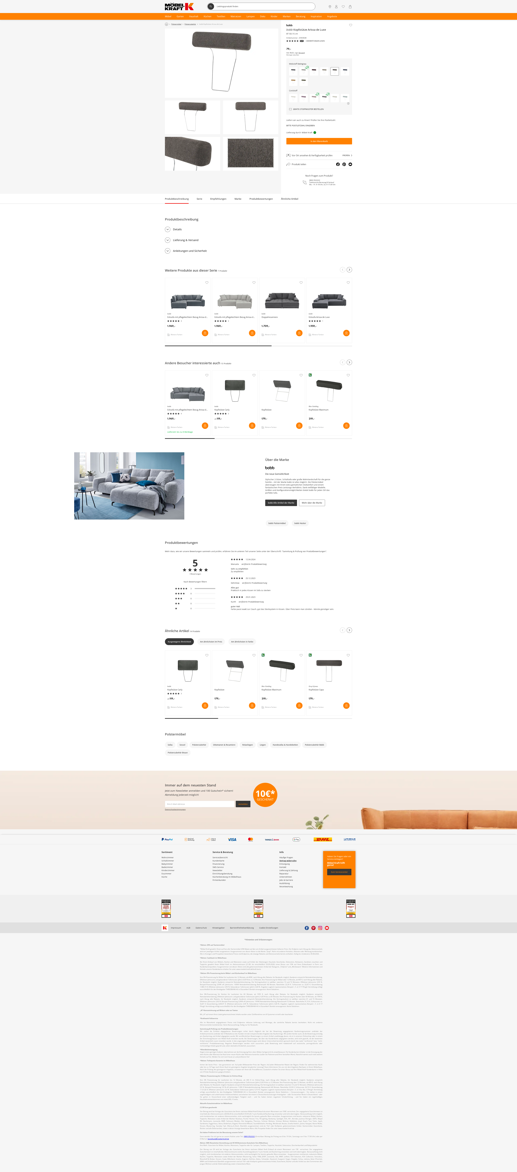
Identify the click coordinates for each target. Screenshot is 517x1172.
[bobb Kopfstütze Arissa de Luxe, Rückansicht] (192, 117)
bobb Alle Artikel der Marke (281, 502)
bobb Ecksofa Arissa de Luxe (319, 279)
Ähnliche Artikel (289, 198)
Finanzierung (218, 864)
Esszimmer (166, 873)
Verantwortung (286, 886)
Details (177, 229)
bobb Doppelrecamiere (270, 279)
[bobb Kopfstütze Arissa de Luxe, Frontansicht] (250, 117)
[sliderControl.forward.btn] (349, 269)
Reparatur (284, 873)
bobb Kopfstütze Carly (222, 372)
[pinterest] (313, 928)
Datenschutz (201, 927)
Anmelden (243, 804)
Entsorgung (284, 864)
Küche (164, 877)
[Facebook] (338, 164)
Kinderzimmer (168, 870)
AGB (188, 927)
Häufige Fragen (286, 857)
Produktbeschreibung (177, 198)
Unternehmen (285, 877)
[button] (293, 71)
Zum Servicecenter (339, 872)
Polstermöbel (175, 734)
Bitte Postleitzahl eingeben (300, 125)
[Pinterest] (344, 164)
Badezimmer (167, 867)
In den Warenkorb (319, 141)
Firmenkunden (219, 880)
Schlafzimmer (168, 860)
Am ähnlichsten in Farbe (242, 641)
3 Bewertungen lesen (315, 41)
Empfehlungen (218, 198)
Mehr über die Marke (312, 502)
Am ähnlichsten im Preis (211, 641)
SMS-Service (218, 867)
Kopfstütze (264, 372)
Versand (301, 53)
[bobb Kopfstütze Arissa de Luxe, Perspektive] (221, 63)
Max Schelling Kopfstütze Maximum (323, 372)
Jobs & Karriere (286, 880)
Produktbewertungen (261, 198)
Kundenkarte (218, 860)
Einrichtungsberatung (222, 873)
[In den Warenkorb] (205, 333)
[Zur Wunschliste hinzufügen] (350, 25)
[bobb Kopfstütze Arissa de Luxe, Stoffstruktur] (250, 154)
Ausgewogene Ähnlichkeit (179, 641)
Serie (199, 198)
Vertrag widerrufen (288, 860)
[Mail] (350, 164)
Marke (238, 198)
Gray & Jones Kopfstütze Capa (320, 652)
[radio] (195, 588)
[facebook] (307, 928)
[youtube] (327, 928)
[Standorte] (330, 6)
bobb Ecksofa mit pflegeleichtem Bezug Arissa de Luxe (187, 280)
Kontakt (282, 867)
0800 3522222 (314, 180)
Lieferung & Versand (185, 240)
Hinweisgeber (218, 927)
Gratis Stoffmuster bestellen (308, 109)
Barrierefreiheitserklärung (242, 927)
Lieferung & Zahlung (288, 870)
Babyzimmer (167, 864)
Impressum (176, 927)
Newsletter (217, 870)
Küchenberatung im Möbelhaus (227, 877)
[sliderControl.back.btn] (342, 269)
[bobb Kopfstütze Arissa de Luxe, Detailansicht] (192, 154)
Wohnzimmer (168, 857)
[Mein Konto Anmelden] (336, 6)
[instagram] (320, 928)
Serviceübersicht (220, 857)
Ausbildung (284, 883)
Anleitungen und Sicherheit (190, 251)
